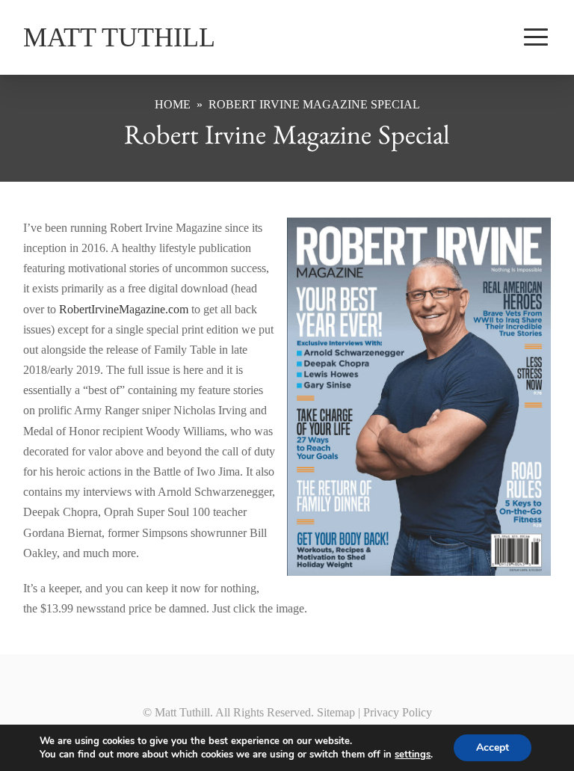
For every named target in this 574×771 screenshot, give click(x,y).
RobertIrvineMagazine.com (123, 309)
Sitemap (336, 712)
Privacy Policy (397, 712)
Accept (492, 747)
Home (173, 105)
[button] (536, 37)
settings (412, 754)
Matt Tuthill (119, 37)
